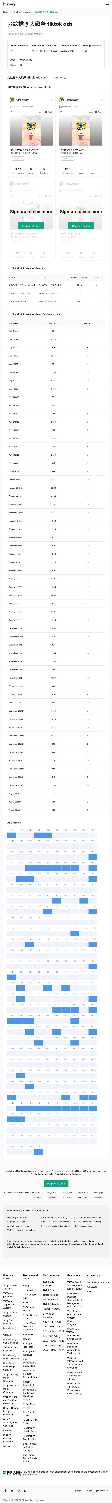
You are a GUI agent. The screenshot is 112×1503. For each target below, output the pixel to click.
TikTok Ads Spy (30, 1290)
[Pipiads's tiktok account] (18, 1491)
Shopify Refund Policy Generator (10, 1389)
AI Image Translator (28, 1345)
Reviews (27, 1338)
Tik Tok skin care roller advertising (54, 1221)
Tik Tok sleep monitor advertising (86, 1221)
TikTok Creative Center (30, 1317)
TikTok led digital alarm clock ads (21, 1230)
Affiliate (7, 1446)
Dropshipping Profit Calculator (11, 1357)
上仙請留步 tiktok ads (70, 1192)
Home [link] (6, 12)
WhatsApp (92, 1286)
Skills (25, 1302)
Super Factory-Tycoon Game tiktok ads (85, 1192)
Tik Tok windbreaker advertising (53, 1217)
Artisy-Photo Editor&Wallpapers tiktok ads (39, 1192)
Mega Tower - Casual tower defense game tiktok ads (55, 1192)
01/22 (60, 1340)
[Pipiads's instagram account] (25, 1491)
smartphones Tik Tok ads (18, 1225)
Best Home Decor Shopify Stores (30, 1458)
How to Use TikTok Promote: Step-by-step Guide (74, 1333)
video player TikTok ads (17, 1217)
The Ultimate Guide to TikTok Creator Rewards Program (75, 1318)
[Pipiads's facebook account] (5, 1491)
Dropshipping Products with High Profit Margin (29, 1394)
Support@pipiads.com (98, 1282)
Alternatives (29, 1334)
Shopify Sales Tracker (10, 1287)
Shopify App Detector (9, 1322)
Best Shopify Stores (29, 1413)
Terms (89, 1490)
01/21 (45, 1345)
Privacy (77, 1490)
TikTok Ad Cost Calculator (10, 1349)
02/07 (45, 1340)
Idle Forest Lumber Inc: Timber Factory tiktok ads (85, 1197)
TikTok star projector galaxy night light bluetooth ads (56, 1225)
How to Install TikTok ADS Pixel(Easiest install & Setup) (74, 1388)
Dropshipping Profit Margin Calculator (9, 1366)
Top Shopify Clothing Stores (30, 1437)
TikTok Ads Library (28, 1309)
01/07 (60, 1349)
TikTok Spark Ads (29, 1296)
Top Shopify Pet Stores (31, 1421)
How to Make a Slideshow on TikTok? (74, 1375)
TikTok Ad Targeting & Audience (8, 1304)
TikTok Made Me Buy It (29, 1406)
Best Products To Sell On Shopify (30, 1447)
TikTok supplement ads (82, 1225)
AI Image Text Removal (29, 1353)
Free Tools (8, 1430)
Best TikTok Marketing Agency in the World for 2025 (74, 1348)
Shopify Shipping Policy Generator (11, 1422)
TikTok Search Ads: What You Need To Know (74, 1285)
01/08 (53, 1349)
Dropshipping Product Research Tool (30, 1374)
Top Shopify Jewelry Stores (30, 1429)
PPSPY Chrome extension (8, 1438)
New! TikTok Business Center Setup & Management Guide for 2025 (74, 1300)
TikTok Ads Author (52, 1304)
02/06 (53, 1340)
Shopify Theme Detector (10, 1314)
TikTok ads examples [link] (22, 12)
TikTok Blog (48, 1290)
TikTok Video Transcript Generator (29, 1326)
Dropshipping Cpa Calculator (10, 1341)
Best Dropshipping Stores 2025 (29, 1362)
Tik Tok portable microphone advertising (88, 1217)
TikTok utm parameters (8, 1295)
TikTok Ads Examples (48, 1284)
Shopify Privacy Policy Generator (10, 1377)
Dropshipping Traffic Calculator (9, 1331)
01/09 (45, 1349)
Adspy (26, 1285)
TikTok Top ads (50, 1294)
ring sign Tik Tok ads (16, 1221)
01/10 (60, 1345)
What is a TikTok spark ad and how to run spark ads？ (75, 1362)
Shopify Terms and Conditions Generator (10, 1400)
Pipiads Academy (51, 1308)
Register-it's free (31, 226)
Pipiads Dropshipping (29, 1383)
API (89, 1291)
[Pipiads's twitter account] (12, 1491)
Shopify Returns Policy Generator (11, 1411)
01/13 (53, 1345)
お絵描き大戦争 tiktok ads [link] (46, 12)
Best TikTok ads (50, 1299)
